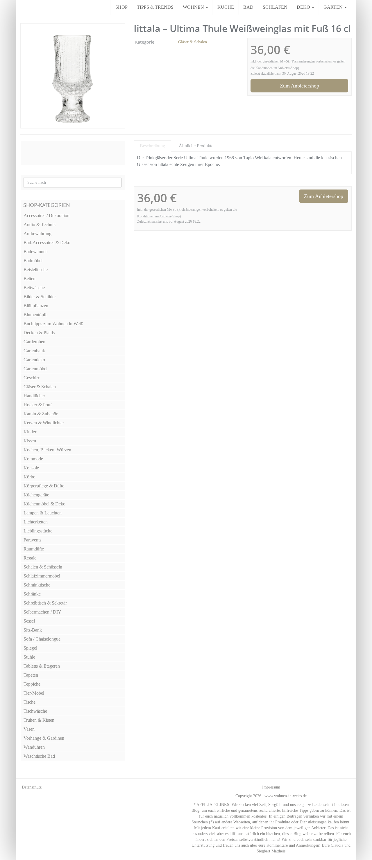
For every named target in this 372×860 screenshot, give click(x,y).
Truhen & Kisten (39, 720)
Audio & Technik (40, 224)
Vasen (29, 729)
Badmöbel (33, 260)
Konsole (31, 467)
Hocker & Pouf (38, 404)
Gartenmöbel (35, 368)
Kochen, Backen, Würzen (47, 449)
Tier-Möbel (34, 693)
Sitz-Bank (33, 629)
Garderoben (34, 341)
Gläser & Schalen (192, 42)
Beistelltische (36, 269)
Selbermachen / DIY (42, 611)
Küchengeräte (36, 494)
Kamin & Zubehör (41, 413)
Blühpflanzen (36, 305)
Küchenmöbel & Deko (44, 503)
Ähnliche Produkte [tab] (196, 145)
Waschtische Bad (39, 756)
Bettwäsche (34, 287)
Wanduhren (34, 747)
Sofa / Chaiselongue (42, 638)
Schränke (32, 593)
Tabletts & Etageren (42, 666)
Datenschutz (32, 787)
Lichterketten (36, 521)
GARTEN (333, 7)
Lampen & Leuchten (43, 512)
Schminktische (37, 584)
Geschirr (31, 377)
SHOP (121, 7)
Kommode (33, 458)
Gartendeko (34, 359)
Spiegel (30, 648)
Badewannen (36, 251)
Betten (29, 278)
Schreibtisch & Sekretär (45, 602)
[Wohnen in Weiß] (20, 7)
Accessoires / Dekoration (46, 215)
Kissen (30, 440)
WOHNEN (194, 7)
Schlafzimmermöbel (42, 575)
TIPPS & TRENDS (155, 7)
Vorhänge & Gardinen (44, 738)
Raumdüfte (34, 548)
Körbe (29, 476)
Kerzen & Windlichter (44, 422)
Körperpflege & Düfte (44, 485)
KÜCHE (225, 7)
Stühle (29, 657)
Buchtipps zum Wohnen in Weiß (53, 323)
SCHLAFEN (275, 7)
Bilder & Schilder (40, 296)
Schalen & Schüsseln (43, 566)
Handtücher (34, 395)
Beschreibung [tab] (152, 145)
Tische (29, 702)
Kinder (30, 431)
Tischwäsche (35, 711)
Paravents (32, 539)
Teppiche (32, 684)
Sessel (29, 620)
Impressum (271, 787)
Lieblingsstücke (38, 530)
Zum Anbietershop (299, 86)
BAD (248, 7)
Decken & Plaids (39, 332)
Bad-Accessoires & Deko (47, 242)
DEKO (304, 7)
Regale (30, 557)
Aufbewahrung (37, 233)
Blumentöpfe (35, 314)
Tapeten (31, 675)
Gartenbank (34, 350)
